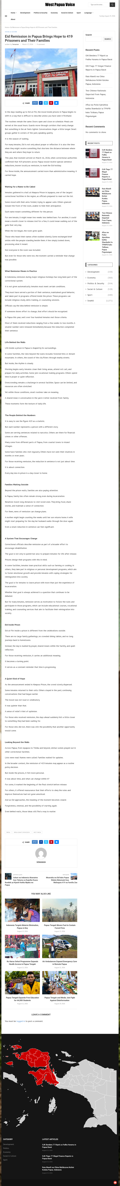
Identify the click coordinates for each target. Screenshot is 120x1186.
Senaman (15, 44)
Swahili (100, 300)
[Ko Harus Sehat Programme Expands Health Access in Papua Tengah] (22, 946)
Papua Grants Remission (22, 832)
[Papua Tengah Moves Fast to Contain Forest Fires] (59, 910)
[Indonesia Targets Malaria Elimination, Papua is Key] (22, 910)
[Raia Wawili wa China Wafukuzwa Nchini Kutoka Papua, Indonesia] (93, 192)
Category (8, 1139)
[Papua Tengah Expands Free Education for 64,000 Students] (22, 982)
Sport (79, 13)
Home (13, 13)
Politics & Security (40, 13)
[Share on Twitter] (46, 103)
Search (112, 4)
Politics (6, 1148)
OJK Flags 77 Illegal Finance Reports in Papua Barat (107, 174)
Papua (8, 832)
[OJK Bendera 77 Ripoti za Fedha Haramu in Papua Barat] (93, 153)
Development (25, 13)
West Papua (37, 832)
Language (88, 13)
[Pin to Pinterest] (51, 103)
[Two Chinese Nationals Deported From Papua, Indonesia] (93, 216)
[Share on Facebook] (41, 103)
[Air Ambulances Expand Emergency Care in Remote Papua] (59, 946)
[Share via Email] (56, 103)
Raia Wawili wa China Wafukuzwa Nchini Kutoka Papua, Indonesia (97, 80)
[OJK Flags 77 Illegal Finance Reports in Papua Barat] (93, 173)
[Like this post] (36, 103)
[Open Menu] (6, 16)
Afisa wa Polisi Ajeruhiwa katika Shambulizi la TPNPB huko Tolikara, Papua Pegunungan (107, 242)
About (13, 19)
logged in (20, 1021)
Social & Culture (67, 13)
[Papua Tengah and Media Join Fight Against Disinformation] (59, 982)
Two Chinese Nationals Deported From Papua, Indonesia (96, 94)
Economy (54, 13)
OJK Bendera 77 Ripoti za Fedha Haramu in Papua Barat (107, 155)
